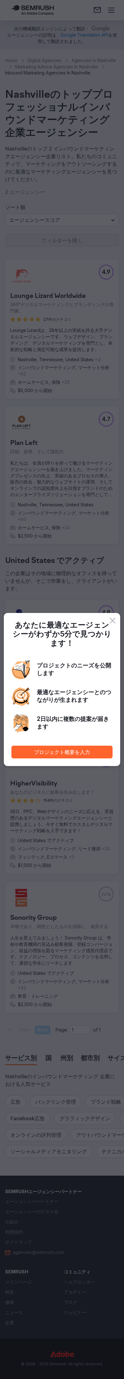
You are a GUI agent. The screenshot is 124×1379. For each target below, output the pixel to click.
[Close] (112, 620)
